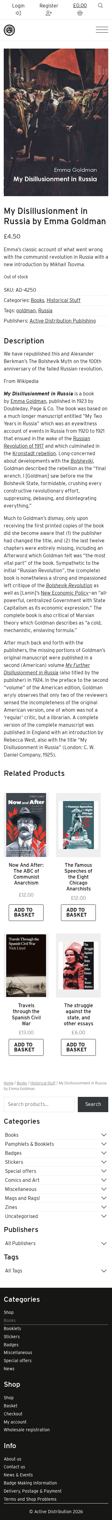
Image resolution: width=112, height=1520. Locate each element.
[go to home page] (9, 30)
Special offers (20, 1171)
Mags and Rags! (22, 1198)
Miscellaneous (20, 1189)
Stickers (14, 1162)
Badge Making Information (30, 1482)
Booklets (12, 1328)
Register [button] (49, 6)
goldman (26, 311)
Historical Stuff (64, 300)
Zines (11, 1207)
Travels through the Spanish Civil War (26, 1015)
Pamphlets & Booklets (29, 1144)
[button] (80, 9)
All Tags (13, 1271)
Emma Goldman (28, 401)
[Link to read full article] (26, 825)
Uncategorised (21, 1216)
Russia (45, 311)
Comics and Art (22, 1180)
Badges (13, 1153)
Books (37, 300)
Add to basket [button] (24, 912)
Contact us (14, 1466)
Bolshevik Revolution (69, 585)
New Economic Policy (65, 593)
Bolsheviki (82, 461)
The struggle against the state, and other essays (78, 1015)
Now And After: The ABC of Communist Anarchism (26, 874)
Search (93, 1104)
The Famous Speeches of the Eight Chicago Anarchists (78, 877)
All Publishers (20, 1243)
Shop (9, 1312)
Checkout (13, 1413)
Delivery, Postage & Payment (33, 1491)
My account (15, 1421)
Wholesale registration (27, 1429)
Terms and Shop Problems (30, 1499)
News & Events (18, 1474)
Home (8, 1083)
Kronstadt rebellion (34, 453)
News (9, 1368)
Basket (10, 1405)
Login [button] (18, 6)
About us (12, 1458)
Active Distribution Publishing (63, 321)
